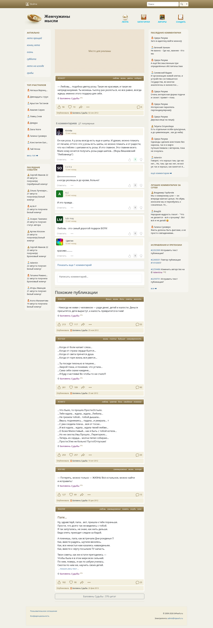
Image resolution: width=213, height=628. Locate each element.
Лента (125, 16)
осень (30, 52)
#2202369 (155, 250)
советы (129, 299)
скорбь (133, 509)
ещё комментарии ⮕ (161, 173)
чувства (113, 402)
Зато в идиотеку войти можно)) (166, 41)
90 (75, 582)
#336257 (61, 78)
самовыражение (120, 469)
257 (76, 454)
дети (122, 299)
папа (139, 509)
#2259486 (155, 269)
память (125, 509)
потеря (138, 469)
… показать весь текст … (68, 569)
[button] (99, 265)
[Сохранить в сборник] (69, 107)
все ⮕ (154, 288)
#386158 (61, 299)
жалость (137, 299)
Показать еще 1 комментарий (74, 265)
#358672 (61, 402)
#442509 (61, 509)
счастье (113, 339)
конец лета (33, 45)
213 (64, 324)
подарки (137, 78)
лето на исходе (35, 66)
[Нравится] (59, 107)
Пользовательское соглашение (43, 611)
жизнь (123, 78)
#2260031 (155, 259)
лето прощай (34, 38)
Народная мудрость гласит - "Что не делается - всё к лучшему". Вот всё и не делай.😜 (168, 217)
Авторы (162, 16)
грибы (30, 73)
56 (63, 107)
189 (76, 387)
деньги (108, 299)
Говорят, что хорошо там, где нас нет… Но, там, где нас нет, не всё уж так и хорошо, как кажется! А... (168, 163)
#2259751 (155, 278)
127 (64, 494)
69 (75, 494)
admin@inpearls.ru (175, 618)
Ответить (61, 159)
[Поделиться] (80, 107)
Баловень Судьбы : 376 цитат (99, 596)
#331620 (61, 339)
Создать (180, 16)
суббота (31, 59)
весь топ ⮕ (32, 155)
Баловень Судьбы (69, 98)
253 (64, 454)
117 (76, 324)
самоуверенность (134, 339)
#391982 (61, 469)
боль (120, 402)
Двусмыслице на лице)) (162, 119)
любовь (116, 78)
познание (137, 402)
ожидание (128, 402)
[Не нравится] (141, 159)
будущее (121, 339)
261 (64, 387)
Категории (143, 16)
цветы (130, 78)
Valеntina (157, 272)
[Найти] (182, 4)
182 (64, 582)
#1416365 (155, 262)
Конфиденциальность (39, 616)
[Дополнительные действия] (87, 107)
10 (74, 107)
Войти (33, 4)
